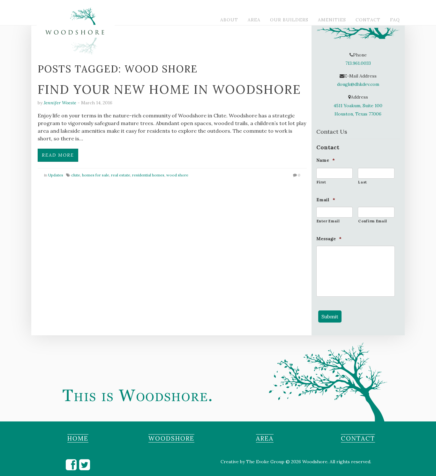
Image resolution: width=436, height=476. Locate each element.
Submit (329, 316)
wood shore (177, 175)
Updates (55, 175)
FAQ (395, 20)
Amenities (332, 20)
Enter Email (328, 221)
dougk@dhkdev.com (358, 84)
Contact (368, 20)
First (321, 182)
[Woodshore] (36, 3)
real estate (120, 175)
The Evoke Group (265, 462)
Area (254, 20)
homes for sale (95, 175)
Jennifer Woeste (60, 103)
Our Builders (289, 20)
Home (77, 438)
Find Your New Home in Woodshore (169, 89)
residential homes (148, 175)
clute (75, 175)
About (229, 20)
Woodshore (171, 438)
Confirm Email (372, 221)
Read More (58, 155)
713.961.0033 (358, 63)
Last (362, 182)
